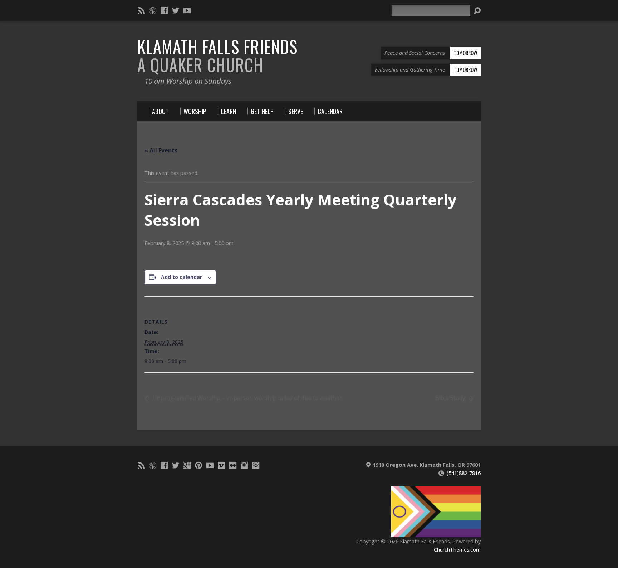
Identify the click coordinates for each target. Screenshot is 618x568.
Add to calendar (181, 277)
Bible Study (451, 398)
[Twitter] (175, 10)
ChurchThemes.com (457, 549)
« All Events (160, 150)
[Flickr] (232, 465)
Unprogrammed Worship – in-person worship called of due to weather (246, 398)
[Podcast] (152, 10)
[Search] (477, 10)
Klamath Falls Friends (217, 55)
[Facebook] (164, 10)
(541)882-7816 (464, 473)
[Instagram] (244, 465)
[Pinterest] (198, 465)
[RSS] (141, 10)
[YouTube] (187, 10)
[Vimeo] (221, 465)
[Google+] (187, 465)
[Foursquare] (255, 465)
